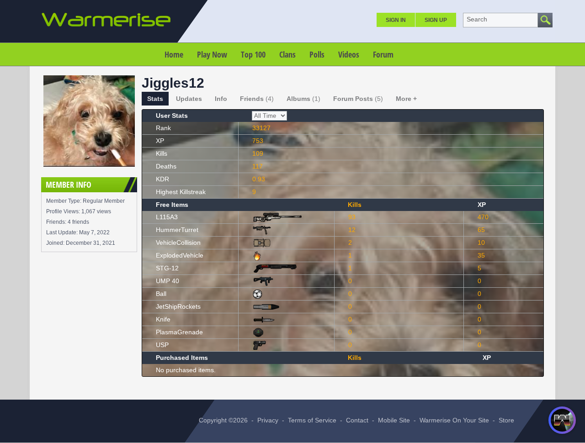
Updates (189, 98)
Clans (287, 54)
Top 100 (253, 54)
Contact (357, 420)
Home (174, 54)
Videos (348, 54)
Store (506, 420)
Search (477, 19)
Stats (155, 98)
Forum (383, 54)
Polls (316, 54)
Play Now (212, 54)
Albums (303, 98)
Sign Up (436, 20)
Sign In (396, 20)
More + (406, 98)
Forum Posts (358, 98)
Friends (257, 98)
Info (221, 98)
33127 (261, 128)
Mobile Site (394, 420)
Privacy (267, 420)
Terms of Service (312, 420)
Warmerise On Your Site (454, 420)
